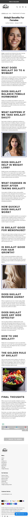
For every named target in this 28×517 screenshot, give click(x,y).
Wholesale (3, 481)
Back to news (15, 439)
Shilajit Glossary (5, 468)
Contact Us (4, 461)
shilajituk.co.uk (4, 13)
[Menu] (25, 6)
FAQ (2, 459)
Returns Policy (4, 478)
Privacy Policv (4, 483)
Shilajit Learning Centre (6, 484)
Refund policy (4, 480)
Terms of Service (5, 476)
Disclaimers (4, 462)
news (10, 13)
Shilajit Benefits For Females (18, 13)
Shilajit (2, 53)
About (2, 458)
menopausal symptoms (6, 200)
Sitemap (3, 467)
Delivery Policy (4, 475)
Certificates (4, 464)
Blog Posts (3, 465)
